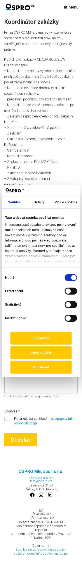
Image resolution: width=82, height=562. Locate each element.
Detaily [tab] (39, 202)
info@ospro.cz (41, 481)
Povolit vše (41, 338)
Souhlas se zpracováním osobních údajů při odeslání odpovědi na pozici (41, 551)
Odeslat (20, 440)
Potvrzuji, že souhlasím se (44, 421)
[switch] (71, 291)
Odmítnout (41, 367)
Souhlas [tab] (14, 202)
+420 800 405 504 (41, 477)
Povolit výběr (41, 353)
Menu (74, 7)
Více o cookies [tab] (66, 202)
